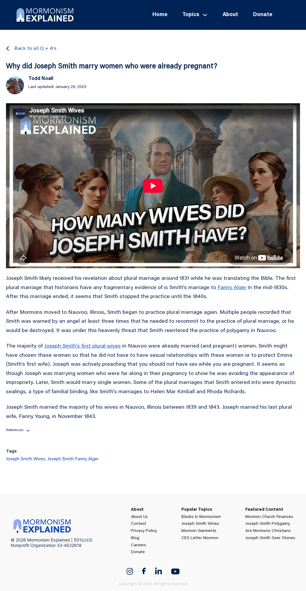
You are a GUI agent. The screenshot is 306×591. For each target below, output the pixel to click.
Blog (135, 538)
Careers (138, 545)
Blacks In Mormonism (201, 517)
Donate (262, 15)
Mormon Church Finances (269, 517)
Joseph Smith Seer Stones (270, 538)
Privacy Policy (144, 531)
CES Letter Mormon (199, 538)
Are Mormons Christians (268, 531)
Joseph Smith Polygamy (267, 524)
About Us (139, 517)
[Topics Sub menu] (205, 15)
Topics (190, 15)
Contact (138, 524)
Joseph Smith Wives (200, 524)
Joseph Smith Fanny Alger (73, 459)
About (230, 15)
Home (159, 15)
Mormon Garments (198, 531)
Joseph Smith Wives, (26, 459)
